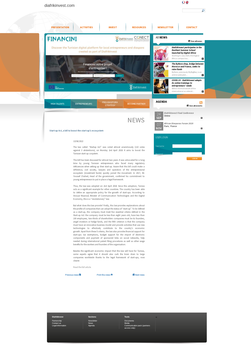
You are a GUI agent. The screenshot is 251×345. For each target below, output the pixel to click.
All (161, 37)
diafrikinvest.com (59, 5)
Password (159, 154)
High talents (57, 103)
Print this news (104, 274)
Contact (191, 27)
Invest (113, 27)
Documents (129, 321)
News (90, 323)
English (187, 2)
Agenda (91, 325)
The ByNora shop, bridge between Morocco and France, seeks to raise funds (188, 66)
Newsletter (165, 27)
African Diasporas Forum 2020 (178, 123)
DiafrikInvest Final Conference (179, 113)
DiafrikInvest (57, 317)
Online (167, 116)
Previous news (72, 274)
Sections (92, 317)
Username (160, 146)
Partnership (57, 321)
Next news (139, 274)
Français (183, 2)
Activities (86, 27)
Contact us (56, 323)
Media (126, 323)
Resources (139, 27)
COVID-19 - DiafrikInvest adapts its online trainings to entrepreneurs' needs (187, 83)
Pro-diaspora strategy (110, 104)
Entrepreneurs (83, 103)
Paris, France (170, 126)
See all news (196, 41)
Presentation (60, 27)
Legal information (59, 325)
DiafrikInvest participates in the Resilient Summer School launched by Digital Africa (187, 50)
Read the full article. (82, 267)
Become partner (136, 103)
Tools (126, 317)
